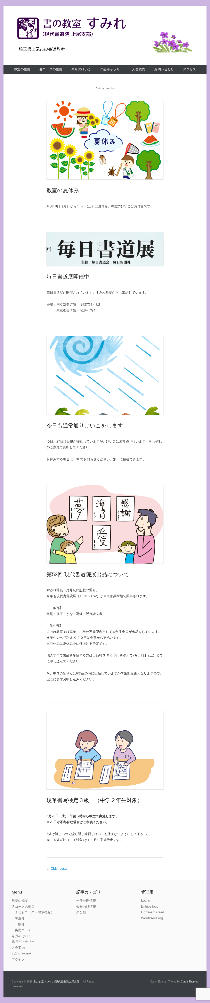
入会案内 (138, 69)
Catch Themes (189, 981)
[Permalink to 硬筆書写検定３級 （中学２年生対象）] (105, 750)
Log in (145, 900)
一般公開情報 (86, 900)
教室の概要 (22, 69)
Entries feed (150, 906)
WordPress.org (152, 918)
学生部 (20, 918)
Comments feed (152, 912)
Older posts (57, 868)
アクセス (189, 69)
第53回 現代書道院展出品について (88, 574)
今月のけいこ (81, 69)
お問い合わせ (164, 69)
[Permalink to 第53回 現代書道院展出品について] (105, 524)
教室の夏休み (63, 190)
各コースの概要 (50, 69)
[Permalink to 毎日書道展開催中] (105, 249)
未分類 (81, 912)
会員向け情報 (86, 906)
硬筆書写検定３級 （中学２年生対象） (97, 800)
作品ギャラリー (111, 69)
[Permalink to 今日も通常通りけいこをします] (105, 375)
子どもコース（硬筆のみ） (34, 912)
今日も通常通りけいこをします (85, 425)
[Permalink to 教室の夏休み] (105, 140)
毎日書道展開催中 (68, 277)
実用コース (23, 930)
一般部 (20, 924)
